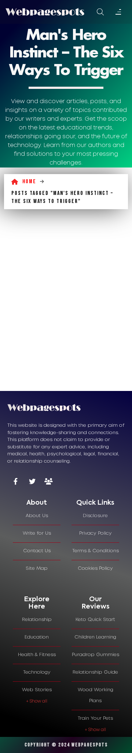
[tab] (36, 503)
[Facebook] (15, 482)
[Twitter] (32, 482)
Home (29, 181)
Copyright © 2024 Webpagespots (66, 745)
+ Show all (36, 701)
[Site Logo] (45, 12)
